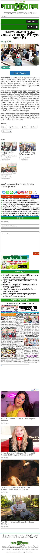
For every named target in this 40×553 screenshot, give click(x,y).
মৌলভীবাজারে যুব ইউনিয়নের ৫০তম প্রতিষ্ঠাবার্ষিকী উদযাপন (17, 206)
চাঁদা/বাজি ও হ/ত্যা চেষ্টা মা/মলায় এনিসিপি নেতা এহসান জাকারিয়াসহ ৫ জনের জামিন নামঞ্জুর (20, 276)
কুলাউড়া (27, 535)
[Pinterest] (19, 191)
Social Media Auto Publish (13, 552)
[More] (30, 191)
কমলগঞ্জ (21, 535)
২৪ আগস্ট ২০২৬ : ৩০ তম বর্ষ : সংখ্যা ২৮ (20, 304)
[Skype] (15, 191)
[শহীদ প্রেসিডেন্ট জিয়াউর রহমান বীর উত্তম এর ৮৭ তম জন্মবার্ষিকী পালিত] (27, 146)
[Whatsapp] (7, 191)
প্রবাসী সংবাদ (24, 537)
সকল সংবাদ (14, 535)
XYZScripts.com (29, 552)
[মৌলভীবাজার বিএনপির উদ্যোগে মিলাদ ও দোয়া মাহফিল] (9, 167)
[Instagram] (22, 191)
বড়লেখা (36, 535)
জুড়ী (31, 535)
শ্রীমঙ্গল (18, 537)
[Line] (11, 191)
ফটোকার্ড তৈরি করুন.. (21, 73)
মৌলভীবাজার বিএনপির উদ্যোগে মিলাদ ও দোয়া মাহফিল (8, 174)
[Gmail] (26, 191)
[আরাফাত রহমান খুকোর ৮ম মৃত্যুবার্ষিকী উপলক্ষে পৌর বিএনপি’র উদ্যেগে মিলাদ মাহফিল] (9, 146)
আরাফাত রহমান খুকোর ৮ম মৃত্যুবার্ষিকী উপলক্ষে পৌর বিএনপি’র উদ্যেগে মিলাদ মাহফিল (9, 154)
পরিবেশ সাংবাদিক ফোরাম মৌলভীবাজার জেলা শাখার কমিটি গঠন (19, 201)
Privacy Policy (33, 537)
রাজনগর (12, 537)
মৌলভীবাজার (34, 196)
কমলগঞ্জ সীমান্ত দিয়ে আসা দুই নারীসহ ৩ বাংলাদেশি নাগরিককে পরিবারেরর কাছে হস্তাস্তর (19, 295)
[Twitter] (4, 191)
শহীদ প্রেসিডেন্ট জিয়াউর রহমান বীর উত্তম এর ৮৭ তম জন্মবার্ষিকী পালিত (27, 154)
